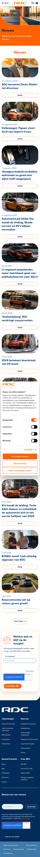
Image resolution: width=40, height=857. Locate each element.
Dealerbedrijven (25, 728)
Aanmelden (31, 807)
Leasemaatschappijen (27, 744)
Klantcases (5, 777)
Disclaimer (7, 849)
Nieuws (4, 764)
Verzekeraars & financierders (29, 739)
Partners (23, 752)
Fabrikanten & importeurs (28, 724)
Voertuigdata (6, 739)
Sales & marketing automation (7, 729)
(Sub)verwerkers (31, 849)
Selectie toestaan (20, 463)
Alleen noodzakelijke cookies (20, 471)
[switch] (34, 427)
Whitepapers (6, 773)
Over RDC (24, 764)
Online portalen (25, 748)
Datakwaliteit (6, 744)
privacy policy (29, 671)
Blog (3, 768)
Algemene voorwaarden (11, 845)
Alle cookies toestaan (20, 456)
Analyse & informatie (8, 724)
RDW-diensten (6, 735)
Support (4, 782)
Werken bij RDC (25, 773)
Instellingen (28, 450)
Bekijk (20, 95)
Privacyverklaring (31, 845)
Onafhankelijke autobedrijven (25, 734)
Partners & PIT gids (26, 768)
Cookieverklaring (18, 849)
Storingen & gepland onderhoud (27, 778)
